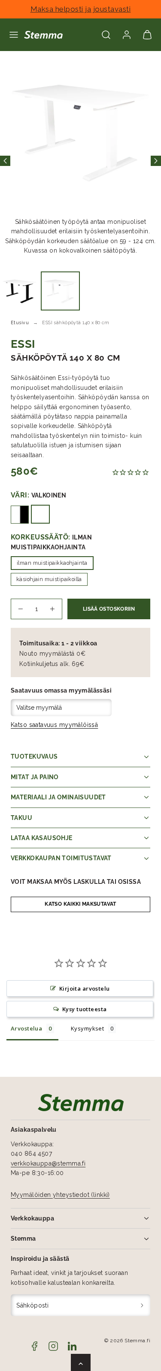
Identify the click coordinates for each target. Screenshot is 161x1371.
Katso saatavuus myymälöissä (54, 724)
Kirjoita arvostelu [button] (84, 988)
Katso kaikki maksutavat (80, 904)
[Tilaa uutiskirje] (142, 1305)
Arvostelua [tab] (26, 1028)
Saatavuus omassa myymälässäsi (61, 690)
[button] (13, 34)
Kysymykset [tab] (87, 1028)
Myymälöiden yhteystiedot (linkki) (60, 1194)
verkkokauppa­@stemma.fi (48, 1163)
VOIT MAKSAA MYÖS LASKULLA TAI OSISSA (76, 881)
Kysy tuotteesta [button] (84, 1009)
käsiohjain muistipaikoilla (49, 579)
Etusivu (20, 322)
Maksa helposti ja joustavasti (80, 9)
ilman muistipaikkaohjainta (52, 563)
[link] (126, 34)
